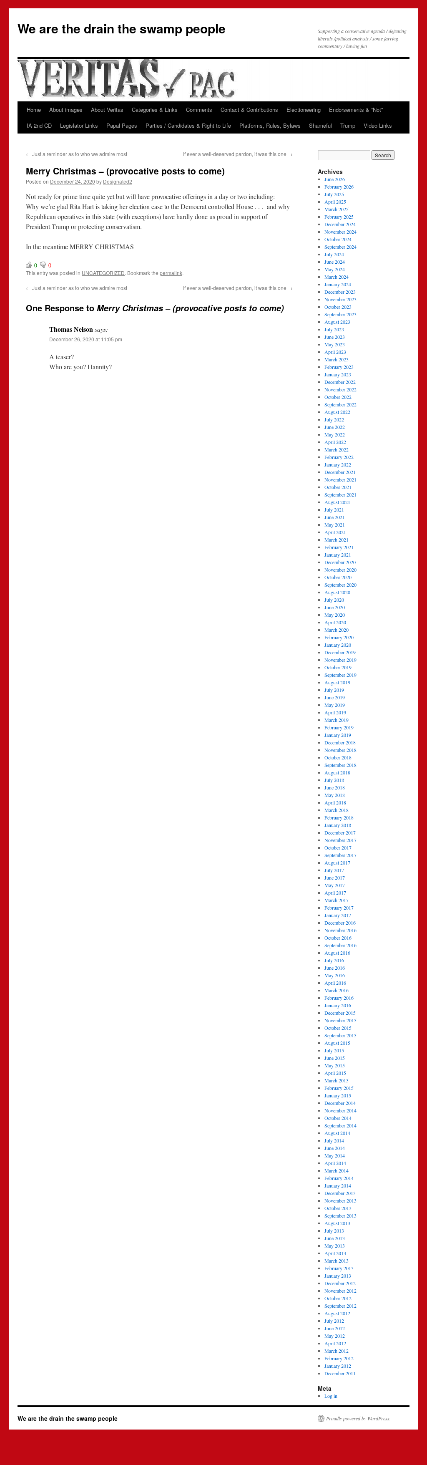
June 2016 (334, 967)
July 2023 (334, 329)
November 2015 (340, 1020)
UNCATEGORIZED (103, 272)
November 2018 (340, 749)
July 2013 (334, 1230)
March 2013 (336, 1260)
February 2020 (339, 637)
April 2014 (335, 1163)
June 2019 (334, 697)
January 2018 (337, 825)
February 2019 (339, 727)
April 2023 (335, 351)
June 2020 (334, 607)
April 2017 (335, 892)
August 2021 (337, 502)
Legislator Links (79, 125)
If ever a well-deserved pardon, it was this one (238, 153)
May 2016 (334, 975)
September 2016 (340, 945)
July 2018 (334, 780)
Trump (347, 125)
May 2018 (334, 795)
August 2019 (337, 682)
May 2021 (334, 524)
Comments (199, 109)
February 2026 (339, 186)
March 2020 (336, 629)
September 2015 (340, 1035)
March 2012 (336, 1350)
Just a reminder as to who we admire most (76, 153)
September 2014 (340, 1125)
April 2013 (335, 1253)
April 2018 (335, 802)
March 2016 (336, 990)
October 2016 (338, 937)
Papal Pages (121, 125)
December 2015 (340, 1012)
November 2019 (340, 659)
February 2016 (339, 997)
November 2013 (340, 1200)
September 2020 (340, 584)
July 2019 (334, 689)
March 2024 (336, 276)
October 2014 (338, 1118)
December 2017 (340, 832)
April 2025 (335, 201)
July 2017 (334, 870)
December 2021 (340, 472)
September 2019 (340, 674)
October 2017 (338, 847)
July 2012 (334, 1320)
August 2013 (337, 1223)
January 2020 (337, 644)
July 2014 (334, 1140)
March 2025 (336, 209)
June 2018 (334, 787)
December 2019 (340, 652)
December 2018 (340, 742)
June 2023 (334, 336)
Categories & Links (155, 109)
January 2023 (337, 374)
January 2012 (337, 1365)
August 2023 (337, 321)
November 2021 (340, 479)
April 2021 (335, 532)
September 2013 (340, 1215)
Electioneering (303, 109)
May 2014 (334, 1155)
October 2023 (338, 306)
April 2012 (335, 1343)
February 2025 (339, 216)
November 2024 (340, 231)
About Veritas (107, 109)
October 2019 (338, 667)
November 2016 (340, 930)
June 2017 (334, 877)
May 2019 (334, 704)
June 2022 (334, 427)
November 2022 (340, 389)
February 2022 (339, 457)
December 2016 (340, 922)
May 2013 (334, 1245)
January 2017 (337, 915)
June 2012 (334, 1328)
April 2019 (335, 712)
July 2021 (334, 509)
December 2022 (340, 381)
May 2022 (334, 434)
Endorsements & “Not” (356, 109)
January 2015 (337, 1095)
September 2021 (340, 494)
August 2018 (337, 772)
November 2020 (340, 569)
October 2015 (338, 1027)
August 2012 (337, 1313)
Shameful (320, 125)
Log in (330, 1395)
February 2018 (339, 817)
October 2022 (338, 396)
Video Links (378, 125)
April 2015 (335, 1072)
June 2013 (334, 1238)
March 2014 (336, 1170)
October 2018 (338, 757)
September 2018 (340, 764)
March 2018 (336, 810)
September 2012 (340, 1305)
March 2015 (336, 1080)
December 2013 (340, 1193)
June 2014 (334, 1148)
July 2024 (334, 254)
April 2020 (335, 622)
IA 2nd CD (39, 125)
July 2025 (334, 194)
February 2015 (339, 1087)
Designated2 (117, 181)
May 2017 (334, 885)
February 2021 (339, 547)
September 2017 (340, 855)
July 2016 (334, 960)
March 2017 (336, 900)
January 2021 (337, 554)
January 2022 (337, 464)
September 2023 (340, 314)
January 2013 (337, 1275)
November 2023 (340, 299)
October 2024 (338, 239)
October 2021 (338, 487)
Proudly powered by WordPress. (358, 1418)
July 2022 (334, 419)
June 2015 (334, 1057)
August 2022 (337, 411)
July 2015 (334, 1050)
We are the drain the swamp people (122, 28)
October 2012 (338, 1298)
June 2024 (334, 261)
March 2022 (336, 449)
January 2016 (337, 1005)
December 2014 (340, 1102)
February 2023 (339, 366)
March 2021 (336, 539)
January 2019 (337, 734)
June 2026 (334, 179)
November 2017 (340, 840)
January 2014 (337, 1185)
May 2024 (334, 269)
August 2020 (337, 592)
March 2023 (336, 359)
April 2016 (335, 982)
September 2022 (340, 404)
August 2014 (337, 1133)
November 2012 (340, 1290)
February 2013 (339, 1268)
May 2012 (334, 1335)
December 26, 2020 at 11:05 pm (85, 339)
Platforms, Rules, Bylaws (270, 125)
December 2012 (340, 1283)
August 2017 (337, 862)
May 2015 (334, 1065)
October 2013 (338, 1208)
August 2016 (337, 952)
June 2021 (334, 517)
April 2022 (335, 442)
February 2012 (339, 1358)
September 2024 (340, 246)
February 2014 (339, 1178)
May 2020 (334, 614)
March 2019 (336, 719)
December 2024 (340, 224)
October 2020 (338, 577)
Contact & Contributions (249, 109)
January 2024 (337, 284)
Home (34, 109)
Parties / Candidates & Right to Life (188, 125)
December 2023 (340, 291)
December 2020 (340, 562)
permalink (171, 272)
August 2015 (337, 1042)
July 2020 (334, 599)
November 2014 (340, 1110)
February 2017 (339, 907)
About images (66, 109)
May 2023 (334, 344)
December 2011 (340, 1373)
